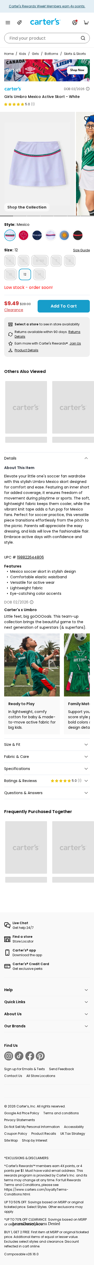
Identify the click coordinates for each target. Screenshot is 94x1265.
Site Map (11, 1140)
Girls (35, 53)
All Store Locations (40, 1076)
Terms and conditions (61, 1113)
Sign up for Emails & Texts (24, 1069)
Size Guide (81, 250)
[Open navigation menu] (8, 22)
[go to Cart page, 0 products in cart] (86, 22)
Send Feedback (61, 1069)
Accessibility (74, 1127)
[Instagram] (8, 1055)
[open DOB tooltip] (88, 89)
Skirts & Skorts (75, 53)
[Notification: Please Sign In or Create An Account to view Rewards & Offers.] (74, 22)
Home (9, 53)
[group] (37, 164)
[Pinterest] (40, 1055)
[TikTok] (19, 1055)
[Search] (83, 38)
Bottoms (51, 53)
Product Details (26, 350)
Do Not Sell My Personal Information (32, 1127)
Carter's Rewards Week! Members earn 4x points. (47, 6)
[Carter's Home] (47, 21)
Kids (22, 53)
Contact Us (13, 1076)
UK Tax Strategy (72, 1133)
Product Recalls (43, 1133)
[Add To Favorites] (87, 119)
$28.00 (25, 304)
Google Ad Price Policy (21, 1113)
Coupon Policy (15, 1133)
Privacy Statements (19, 1120)
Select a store (26, 324)
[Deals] (19, 22)
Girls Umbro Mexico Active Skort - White (42, 96)
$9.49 (11, 303)
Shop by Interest (34, 1140)
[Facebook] (29, 1055)
